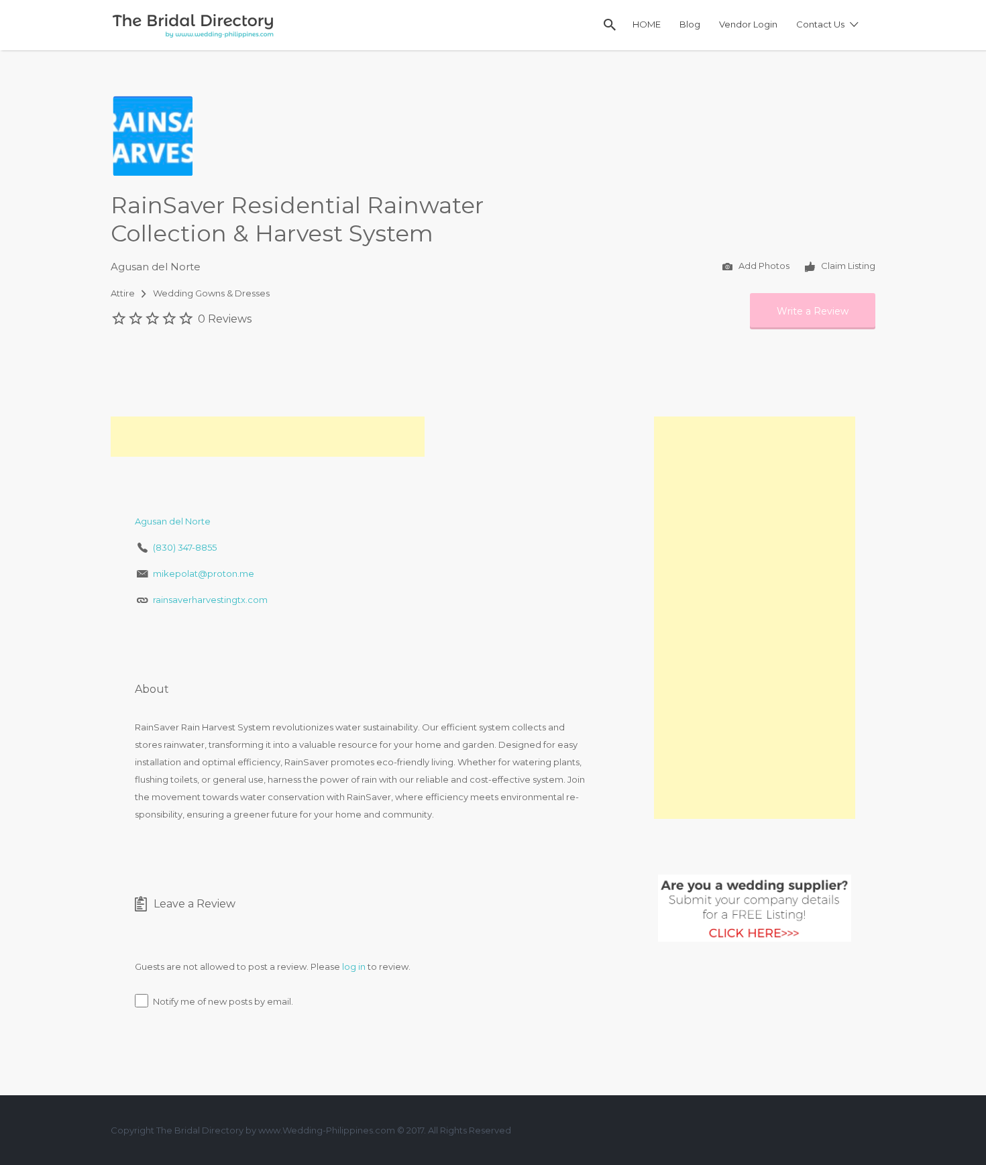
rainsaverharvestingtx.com (210, 599)
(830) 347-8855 (185, 547)
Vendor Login (748, 24)
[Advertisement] (268, 437)
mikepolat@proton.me (203, 573)
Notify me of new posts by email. (223, 1001)
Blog (689, 24)
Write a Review (812, 311)
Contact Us (820, 24)
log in (354, 966)
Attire (123, 293)
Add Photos (762, 266)
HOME (647, 24)
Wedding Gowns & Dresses (211, 293)
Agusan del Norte (156, 266)
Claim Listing (847, 266)
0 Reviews (225, 319)
